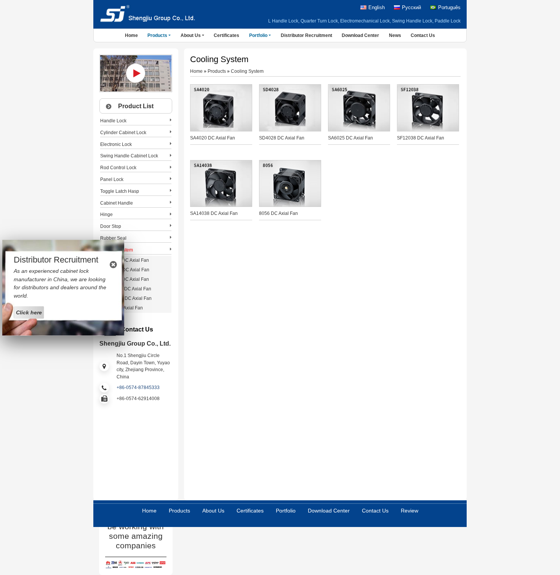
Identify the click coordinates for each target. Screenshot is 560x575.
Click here (29, 312)
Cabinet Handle (116, 203)
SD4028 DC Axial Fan (281, 138)
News (395, 35)
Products (217, 71)
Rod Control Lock (118, 167)
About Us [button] (191, 35)
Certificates (226, 35)
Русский (411, 7)
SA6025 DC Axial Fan (350, 138)
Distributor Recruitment (306, 35)
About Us (213, 511)
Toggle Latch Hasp (119, 191)
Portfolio (286, 511)
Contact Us (423, 35)
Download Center (360, 35)
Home (131, 35)
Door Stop (110, 226)
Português (449, 7)
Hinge (106, 214)
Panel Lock (111, 179)
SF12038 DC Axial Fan (420, 138)
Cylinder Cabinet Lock (123, 132)
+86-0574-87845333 (138, 387)
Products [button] (157, 35)
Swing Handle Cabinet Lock (129, 156)
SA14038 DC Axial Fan (214, 213)
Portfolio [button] (258, 35)
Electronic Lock (116, 144)
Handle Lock (113, 120)
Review (409, 511)
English (376, 7)
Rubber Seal (113, 238)
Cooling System (247, 71)
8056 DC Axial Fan (278, 213)
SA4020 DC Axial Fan (212, 138)
